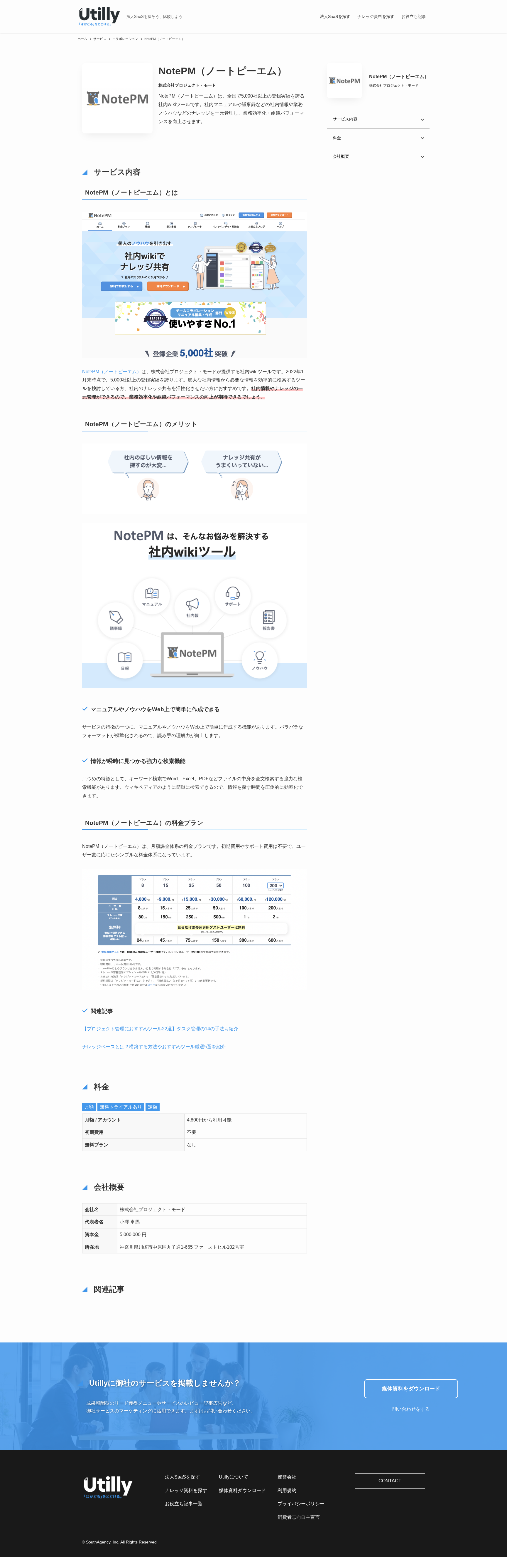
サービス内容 (345, 119)
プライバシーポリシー (301, 1503)
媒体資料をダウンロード (411, 1389)
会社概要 (341, 156)
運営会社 (287, 1476)
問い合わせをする (411, 1409)
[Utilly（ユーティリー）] (99, 16)
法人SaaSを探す (182, 1476)
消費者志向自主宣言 (299, 1517)
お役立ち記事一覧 (183, 1503)
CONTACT (389, 1480)
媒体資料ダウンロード (242, 1490)
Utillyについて (233, 1476)
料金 (337, 137)
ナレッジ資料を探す (186, 1490)
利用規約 (287, 1490)
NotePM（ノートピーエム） (111, 371)
